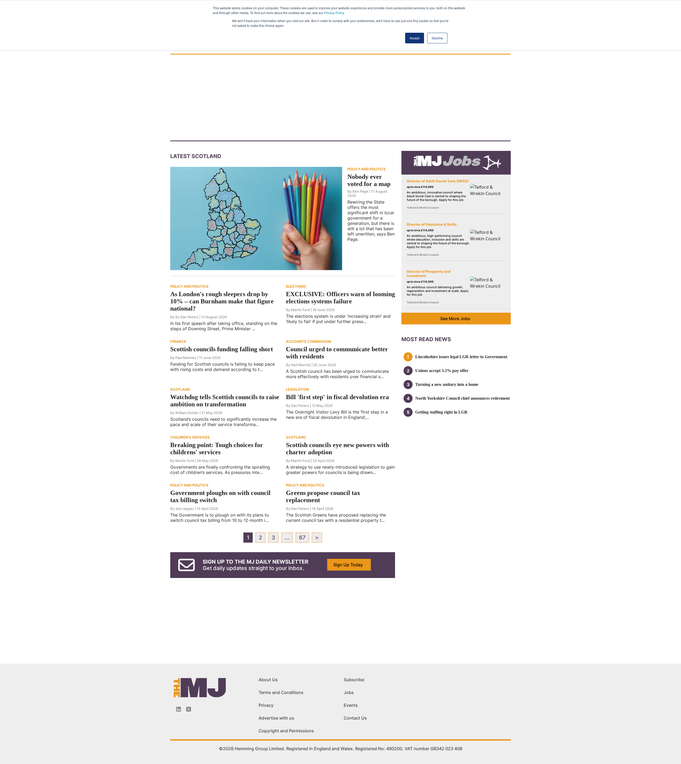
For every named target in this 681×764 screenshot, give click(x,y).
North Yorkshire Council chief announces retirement (462, 398)
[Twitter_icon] (188, 709)
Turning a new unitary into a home (446, 384)
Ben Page (360, 191)
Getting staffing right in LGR (441, 412)
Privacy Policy (334, 12)
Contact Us (355, 718)
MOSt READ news (426, 339)
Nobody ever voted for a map (369, 180)
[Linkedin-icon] (178, 709)
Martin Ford (300, 310)
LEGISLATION (297, 389)
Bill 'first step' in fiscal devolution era (337, 397)
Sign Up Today (348, 564)
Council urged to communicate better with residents (337, 353)
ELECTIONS (296, 286)
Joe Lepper (184, 508)
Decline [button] (437, 38)
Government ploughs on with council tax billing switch (220, 496)
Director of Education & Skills (431, 224)
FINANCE (178, 341)
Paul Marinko (185, 358)
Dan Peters (300, 405)
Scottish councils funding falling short (221, 349)
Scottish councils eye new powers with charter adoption (337, 448)
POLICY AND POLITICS (366, 169)
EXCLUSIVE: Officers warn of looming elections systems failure (340, 298)
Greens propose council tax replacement (323, 496)
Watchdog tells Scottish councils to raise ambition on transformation (224, 401)
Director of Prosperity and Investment (428, 273)
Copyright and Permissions (286, 730)
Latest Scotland (195, 156)
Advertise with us (276, 718)
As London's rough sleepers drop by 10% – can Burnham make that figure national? (222, 301)
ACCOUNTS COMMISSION (308, 341)
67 (302, 537)
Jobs (349, 692)
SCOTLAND (180, 389)
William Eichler (187, 413)
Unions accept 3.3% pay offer (441, 370)
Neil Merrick (301, 365)
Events (351, 705)
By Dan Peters (186, 317)
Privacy (266, 705)
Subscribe (354, 679)
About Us (268, 679)
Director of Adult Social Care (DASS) (438, 181)
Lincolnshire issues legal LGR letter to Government (461, 356)
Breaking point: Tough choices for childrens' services (216, 448)
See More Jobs (455, 318)
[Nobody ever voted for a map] (256, 218)
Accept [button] (415, 38)
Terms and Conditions (281, 692)
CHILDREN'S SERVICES (190, 437)
